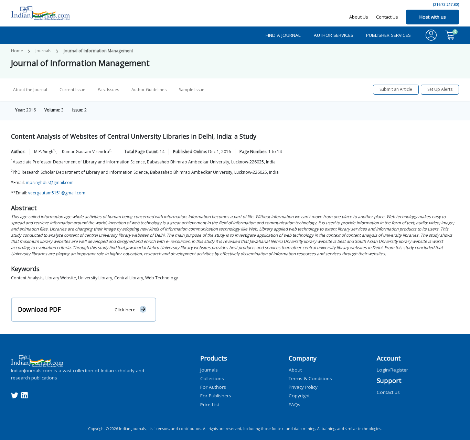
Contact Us (387, 17)
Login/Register (392, 369)
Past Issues (108, 90)
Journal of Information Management (98, 51)
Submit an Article (396, 89)
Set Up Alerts (439, 89)
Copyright (299, 396)
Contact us (388, 392)
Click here (125, 310)
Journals (43, 51)
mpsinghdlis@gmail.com (50, 182)
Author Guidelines (149, 90)
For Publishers (215, 396)
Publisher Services (388, 35)
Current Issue (72, 90)
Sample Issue (191, 90)
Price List (209, 404)
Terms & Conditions (310, 378)
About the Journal (30, 90)
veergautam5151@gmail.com (56, 193)
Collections (212, 378)
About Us (358, 17)
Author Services (333, 35)
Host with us (432, 17)
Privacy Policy (303, 387)
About (295, 369)
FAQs (294, 404)
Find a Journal (283, 35)
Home (17, 51)
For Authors (213, 387)
